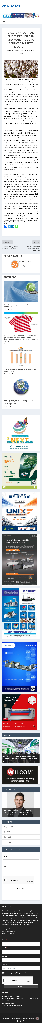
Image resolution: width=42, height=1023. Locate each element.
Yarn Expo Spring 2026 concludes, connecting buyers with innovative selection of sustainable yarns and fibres (20, 758)
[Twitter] (9, 226)
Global (21, 53)
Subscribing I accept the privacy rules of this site (19, 973)
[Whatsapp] (16, 226)
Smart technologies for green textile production (18, 306)
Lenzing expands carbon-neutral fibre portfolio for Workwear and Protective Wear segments (19, 402)
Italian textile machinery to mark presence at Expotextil (20, 370)
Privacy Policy (6, 929)
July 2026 (7, 832)
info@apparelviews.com (14, 1005)
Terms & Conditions (8, 931)
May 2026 (7, 842)
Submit (21, 986)
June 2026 (7, 837)
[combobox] (4, 968)
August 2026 (8, 827)
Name (5, 856)
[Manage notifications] (37, 1018)
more (28, 924)
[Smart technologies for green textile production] (21, 291)
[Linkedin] (12, 226)
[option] (21, 750)
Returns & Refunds (8, 933)
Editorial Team (18, 51)
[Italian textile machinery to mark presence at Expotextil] (21, 356)
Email (4, 867)
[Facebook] (5, 226)
